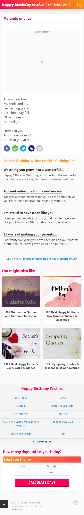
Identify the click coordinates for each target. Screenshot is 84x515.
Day (23, 466)
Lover (63, 398)
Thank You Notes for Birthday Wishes (21, 424)
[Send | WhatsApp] (15, 148)
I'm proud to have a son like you (29, 213)
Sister (21, 406)
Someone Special (21, 434)
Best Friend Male (63, 422)
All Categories (42, 442)
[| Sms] (31, 148)
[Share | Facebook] (7, 148)
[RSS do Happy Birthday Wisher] (75, 502)
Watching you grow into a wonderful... (34, 170)
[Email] (40, 148)
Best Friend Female (63, 406)
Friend (63, 414)
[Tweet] (23, 148)
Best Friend (21, 414)
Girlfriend (21, 398)
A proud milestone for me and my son (33, 191)
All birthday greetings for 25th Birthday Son (48, 259)
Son (63, 434)
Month (51, 466)
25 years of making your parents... (30, 234)
